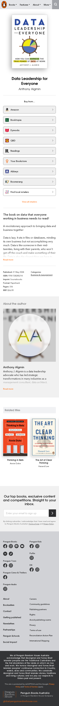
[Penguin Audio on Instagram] (5, 589)
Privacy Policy (48, 523)
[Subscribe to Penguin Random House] (52, 513)
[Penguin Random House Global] (12, 694)
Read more (8, 259)
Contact (7, 611)
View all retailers (29, 201)
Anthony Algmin (30, 89)
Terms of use (35, 630)
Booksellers (8, 605)
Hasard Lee (43, 466)
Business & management (42, 274)
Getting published (12, 617)
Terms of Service (31, 686)
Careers (33, 598)
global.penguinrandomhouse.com (20, 701)
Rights (32, 614)
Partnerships (9, 629)
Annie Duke (15, 463)
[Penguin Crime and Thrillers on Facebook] (5, 577)
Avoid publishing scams (40, 619)
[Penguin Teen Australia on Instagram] (11, 565)
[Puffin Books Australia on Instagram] (32, 558)
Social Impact (10, 642)
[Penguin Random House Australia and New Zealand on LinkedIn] (5, 554)
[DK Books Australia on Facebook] (32, 569)
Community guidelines (40, 604)
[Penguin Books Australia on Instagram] (11, 546)
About (6, 598)
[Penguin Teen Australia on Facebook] (5, 565)
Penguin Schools (11, 635)
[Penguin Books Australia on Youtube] (22, 546)
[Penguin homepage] (4, 4)
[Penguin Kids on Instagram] (37, 546)
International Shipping (39, 640)
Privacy (33, 625)
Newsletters (8, 623)
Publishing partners (38, 609)
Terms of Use (34, 523)
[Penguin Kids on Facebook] (32, 546)
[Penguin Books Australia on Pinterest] (16, 546)
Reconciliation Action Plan (41, 635)
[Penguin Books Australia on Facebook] (5, 546)
